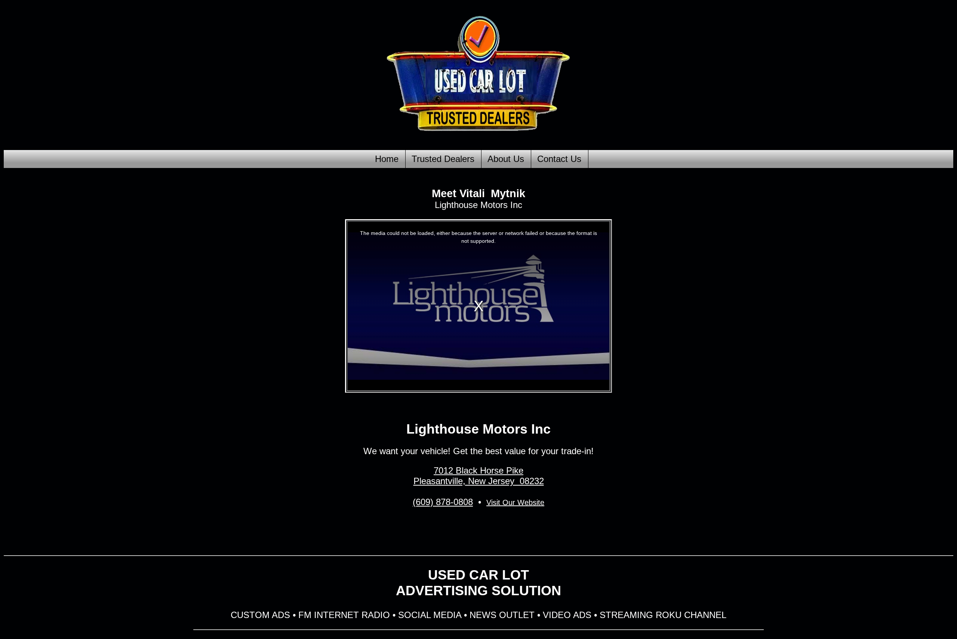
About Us (505, 159)
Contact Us (559, 159)
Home (387, 159)
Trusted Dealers (443, 159)
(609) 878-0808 (443, 502)
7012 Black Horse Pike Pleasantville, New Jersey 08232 (478, 475)
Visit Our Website (515, 502)
